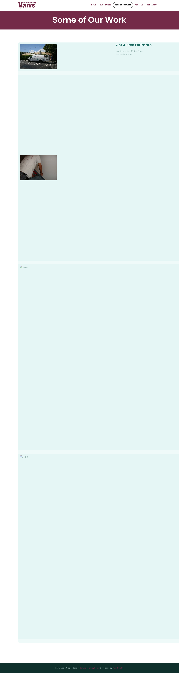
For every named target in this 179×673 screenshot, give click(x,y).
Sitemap (82, 668)
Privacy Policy (93, 668)
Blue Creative (118, 668)
